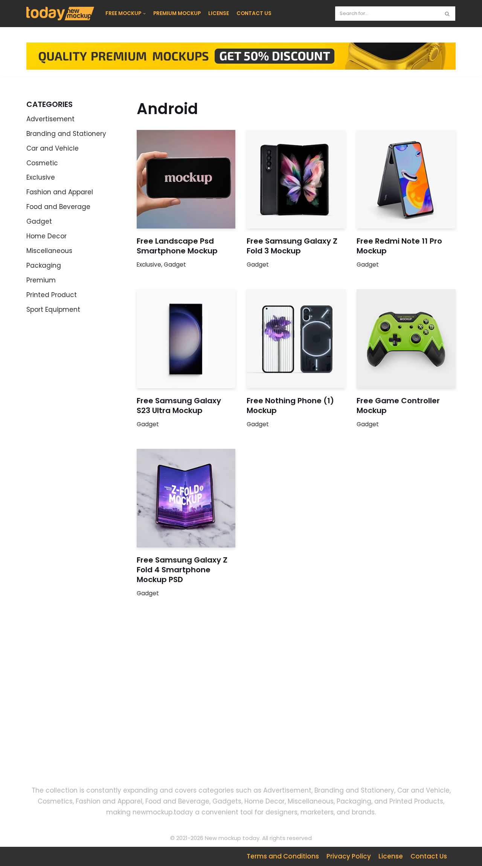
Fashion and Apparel (59, 192)
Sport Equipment (53, 309)
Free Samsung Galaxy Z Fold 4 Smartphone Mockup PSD (182, 570)
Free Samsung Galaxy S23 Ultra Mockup (179, 405)
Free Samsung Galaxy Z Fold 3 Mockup (292, 246)
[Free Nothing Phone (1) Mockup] (296, 338)
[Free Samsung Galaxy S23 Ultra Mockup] (186, 338)
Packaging (43, 265)
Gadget (39, 221)
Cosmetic (42, 163)
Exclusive (40, 177)
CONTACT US (254, 13)
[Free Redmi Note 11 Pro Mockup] (406, 179)
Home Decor (46, 236)
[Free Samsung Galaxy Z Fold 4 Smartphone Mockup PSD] (186, 498)
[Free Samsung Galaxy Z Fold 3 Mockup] (296, 179)
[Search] (447, 13)
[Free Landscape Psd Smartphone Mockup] (186, 179)
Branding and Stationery (66, 133)
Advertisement (50, 118)
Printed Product (51, 294)
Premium (41, 280)
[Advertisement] (94, 711)
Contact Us (428, 856)
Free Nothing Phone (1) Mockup (290, 405)
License (390, 856)
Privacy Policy (348, 856)
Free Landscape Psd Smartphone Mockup (177, 246)
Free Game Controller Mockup (398, 405)
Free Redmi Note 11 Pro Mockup (399, 246)
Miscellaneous (49, 250)
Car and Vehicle (52, 148)
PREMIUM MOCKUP (177, 13)
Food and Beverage (58, 206)
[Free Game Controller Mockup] (406, 338)
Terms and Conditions (283, 856)
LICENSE (218, 13)
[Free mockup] (60, 13)
